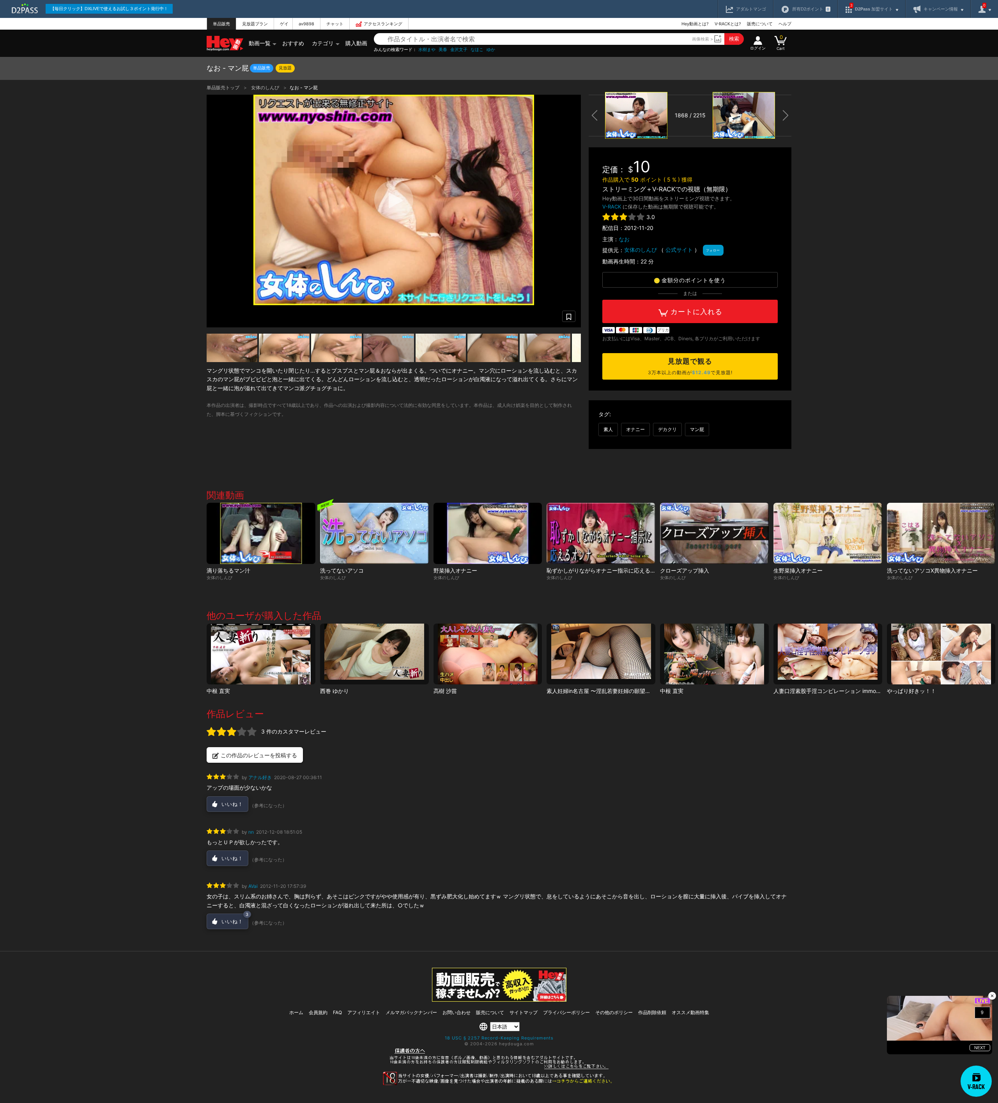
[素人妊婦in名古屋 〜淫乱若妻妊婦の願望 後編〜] (601, 654)
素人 (608, 429)
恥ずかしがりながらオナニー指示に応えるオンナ (607, 570)
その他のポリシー (614, 1012)
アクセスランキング (383, 24)
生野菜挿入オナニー (798, 570)
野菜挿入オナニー (455, 570)
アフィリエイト (363, 1012)
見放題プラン (255, 24)
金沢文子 (458, 49)
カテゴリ (323, 43)
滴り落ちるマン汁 (228, 570)
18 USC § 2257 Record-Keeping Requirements (499, 1038)
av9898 (306, 24)
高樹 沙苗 (445, 691)
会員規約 (318, 1012)
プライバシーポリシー (566, 1012)
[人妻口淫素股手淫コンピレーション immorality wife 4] (827, 654)
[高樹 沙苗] (488, 654)
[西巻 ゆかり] (374, 654)
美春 (443, 49)
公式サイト (679, 249)
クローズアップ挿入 (684, 570)
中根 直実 (218, 691)
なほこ (477, 49)
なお (624, 239)
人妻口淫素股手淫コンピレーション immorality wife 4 (839, 691)
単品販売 (221, 24)
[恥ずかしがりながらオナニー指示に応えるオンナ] (601, 533)
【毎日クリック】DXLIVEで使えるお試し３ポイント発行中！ (109, 8)
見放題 (285, 68)
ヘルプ (785, 24)
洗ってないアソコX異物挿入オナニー (932, 570)
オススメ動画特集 (690, 1012)
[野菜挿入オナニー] (488, 533)
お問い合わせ (456, 1012)
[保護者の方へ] (499, 1068)
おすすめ (293, 43)
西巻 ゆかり (334, 691)
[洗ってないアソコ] (374, 533)
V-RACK (611, 206)
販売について (760, 24)
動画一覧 (260, 43)
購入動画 (356, 43)
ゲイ (284, 24)
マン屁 (697, 429)
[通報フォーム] (499, 1083)
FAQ (337, 1012)
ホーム (296, 1012)
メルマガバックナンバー (411, 1012)
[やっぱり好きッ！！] (941, 654)
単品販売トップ (224, 87)
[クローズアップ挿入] (714, 533)
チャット (334, 24)
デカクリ (667, 429)
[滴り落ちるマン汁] (261, 533)
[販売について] (499, 999)
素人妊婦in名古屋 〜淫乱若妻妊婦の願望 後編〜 (607, 691)
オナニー (635, 429)
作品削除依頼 (652, 1012)
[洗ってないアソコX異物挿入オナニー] (941, 533)
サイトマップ (524, 1012)
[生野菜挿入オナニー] (827, 533)
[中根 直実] (261, 654)
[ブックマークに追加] (568, 316)
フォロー (713, 250)
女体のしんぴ (265, 87)
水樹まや (426, 49)
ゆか (491, 49)
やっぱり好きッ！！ (911, 691)
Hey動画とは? (695, 24)
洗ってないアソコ (342, 570)
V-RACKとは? (728, 24)
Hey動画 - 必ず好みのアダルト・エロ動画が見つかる (225, 43)
